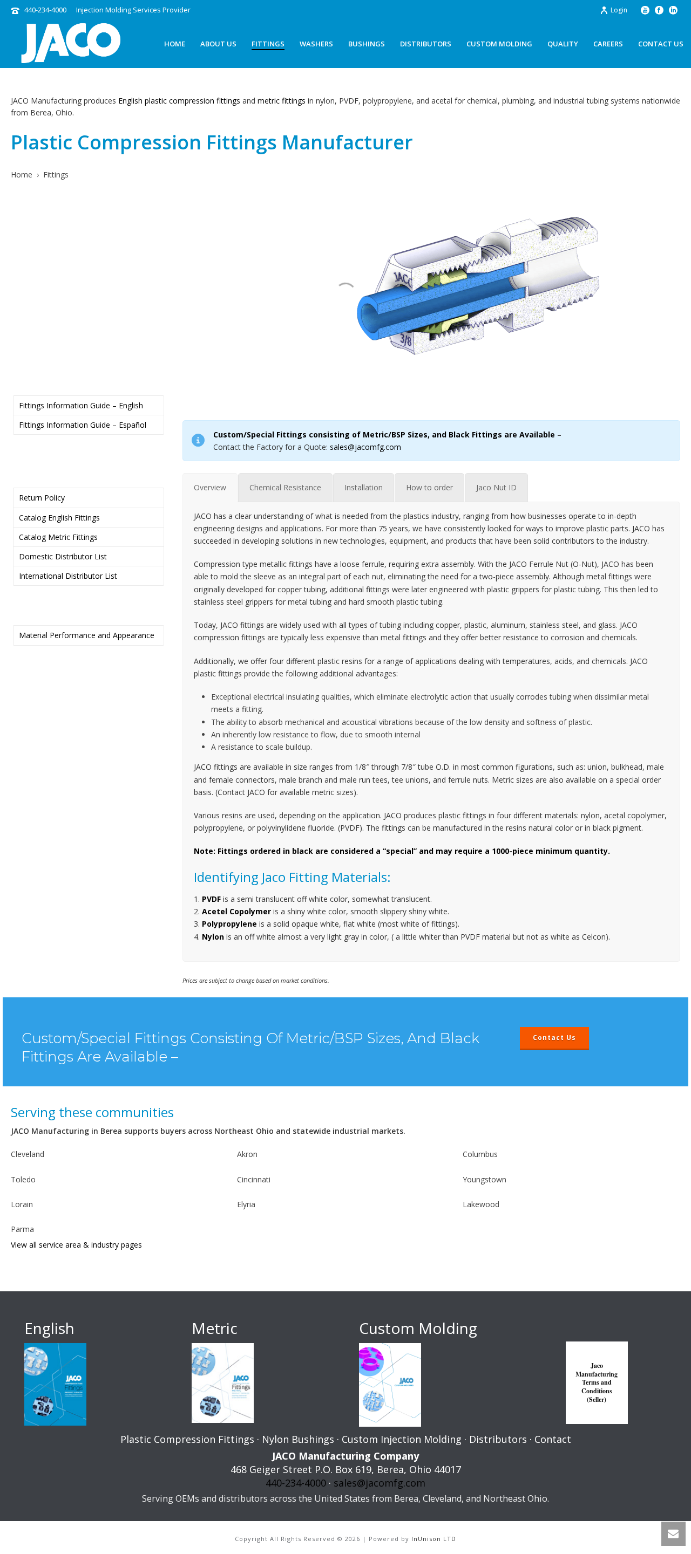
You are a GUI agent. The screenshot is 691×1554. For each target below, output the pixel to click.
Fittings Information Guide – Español (82, 425)
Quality (562, 44)
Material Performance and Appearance (86, 635)
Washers (316, 44)
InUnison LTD (433, 1539)
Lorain (22, 1204)
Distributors (425, 44)
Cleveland (27, 1154)
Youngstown (484, 1179)
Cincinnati (253, 1179)
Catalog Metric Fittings (58, 537)
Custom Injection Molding (402, 1439)
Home (174, 44)
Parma (22, 1229)
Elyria (246, 1204)
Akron (247, 1154)
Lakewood (481, 1204)
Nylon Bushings (298, 1439)
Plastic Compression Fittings (187, 1439)
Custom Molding (499, 44)
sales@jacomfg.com (365, 447)
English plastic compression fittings (179, 100)
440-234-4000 (45, 10)
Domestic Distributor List (63, 556)
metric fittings (282, 100)
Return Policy (42, 497)
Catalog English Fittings (59, 517)
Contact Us (660, 44)
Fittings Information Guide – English (81, 405)
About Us (218, 44)
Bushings (366, 44)
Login (619, 10)
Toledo (23, 1179)
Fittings (268, 44)
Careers (608, 44)
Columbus (480, 1154)
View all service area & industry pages (76, 1245)
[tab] (210, 487)
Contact (552, 1439)
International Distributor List (68, 576)
